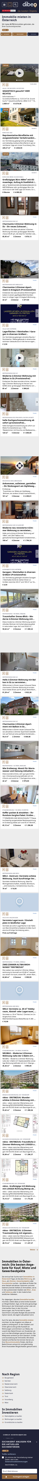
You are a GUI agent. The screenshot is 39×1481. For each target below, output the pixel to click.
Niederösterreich (11, 1384)
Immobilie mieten (26, 1320)
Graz (34, 1290)
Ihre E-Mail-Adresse (8, 1467)
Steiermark (9, 1393)
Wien (6, 1403)
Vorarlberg (9, 1399)
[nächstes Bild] (37, 73)
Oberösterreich (10, 1387)
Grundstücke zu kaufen (13, 1422)
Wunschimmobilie (12, 1342)
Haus (4, 1281)
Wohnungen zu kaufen (13, 1419)
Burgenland (9, 1378)
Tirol (6, 1396)
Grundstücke (7, 1283)
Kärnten (8, 1381)
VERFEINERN (33, 34)
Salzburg (8, 1390)
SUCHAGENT (6, 34)
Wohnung (28, 1279)
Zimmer (13, 1281)
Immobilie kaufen (27, 1299)
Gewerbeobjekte (23, 1281)
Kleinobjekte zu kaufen (13, 1416)
